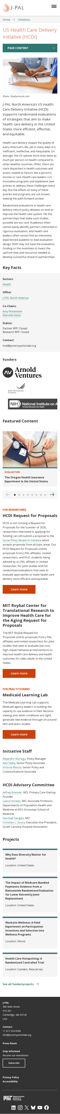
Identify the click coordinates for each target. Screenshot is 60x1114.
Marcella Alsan (12, 315)
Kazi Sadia (9, 763)
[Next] (52, 494)
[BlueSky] (33, 1107)
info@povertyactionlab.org (17, 1034)
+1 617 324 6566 (12, 1030)
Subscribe (14, 1062)
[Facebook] (46, 1107)
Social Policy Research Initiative (22, 540)
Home (6, 19)
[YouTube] (40, 1107)
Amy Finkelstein (12, 311)
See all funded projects (18, 984)
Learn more (19, 589)
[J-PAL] (13, 8)
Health (7, 284)
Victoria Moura (12, 767)
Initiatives (24, 19)
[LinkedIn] (13, 1107)
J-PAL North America (15, 298)
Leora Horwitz (11, 801)
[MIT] (30, 1098)
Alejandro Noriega (14, 759)
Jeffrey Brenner (12, 792)
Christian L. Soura (14, 822)
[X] (26, 1107)
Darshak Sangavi (13, 818)
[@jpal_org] (20, 1107)
